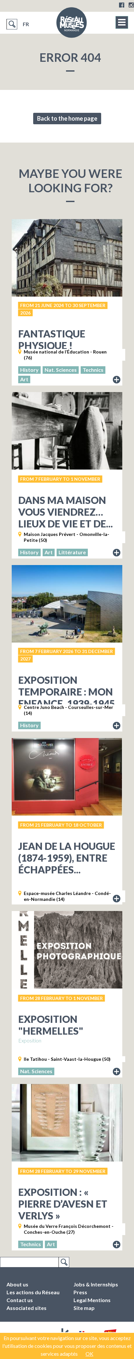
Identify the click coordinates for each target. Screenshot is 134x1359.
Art (24, 379)
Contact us (20, 1300)
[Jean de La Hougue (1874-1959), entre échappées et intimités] (67, 777)
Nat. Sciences (61, 370)
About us (17, 1284)
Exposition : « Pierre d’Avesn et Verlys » (62, 1203)
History (29, 370)
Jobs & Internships (96, 1284)
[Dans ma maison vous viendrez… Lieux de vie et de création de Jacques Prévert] (67, 431)
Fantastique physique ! (51, 339)
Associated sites (27, 1308)
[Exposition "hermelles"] (67, 950)
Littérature (72, 552)
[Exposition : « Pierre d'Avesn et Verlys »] (67, 1122)
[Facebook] (121, 5)
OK (89, 1353)
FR (26, 24)
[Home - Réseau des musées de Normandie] (71, 24)
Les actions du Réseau (33, 1292)
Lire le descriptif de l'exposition (117, 380)
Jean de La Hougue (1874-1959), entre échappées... (66, 857)
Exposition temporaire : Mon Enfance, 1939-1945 (66, 691)
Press (80, 1292)
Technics (93, 370)
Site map (84, 1308)
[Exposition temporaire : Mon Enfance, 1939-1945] (67, 604)
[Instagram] (131, 5)
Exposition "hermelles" (50, 1025)
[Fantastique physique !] (67, 258)
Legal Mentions (92, 1300)
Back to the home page (67, 118)
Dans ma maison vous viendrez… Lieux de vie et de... (65, 511)
